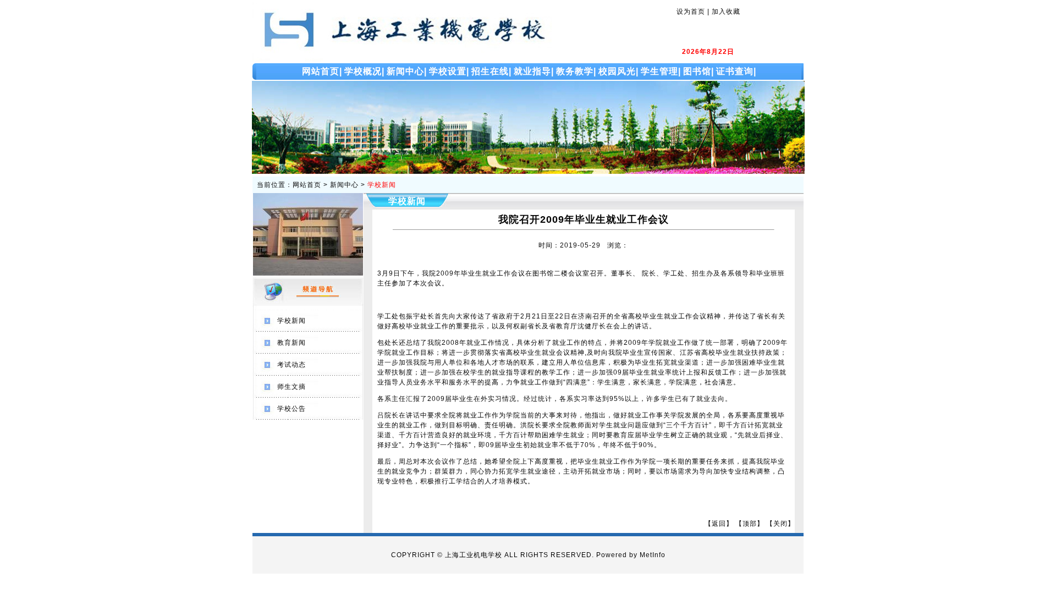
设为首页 (690, 11)
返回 (719, 523)
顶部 (750, 523)
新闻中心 (344, 185)
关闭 (780, 523)
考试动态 (291, 365)
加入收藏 (726, 11)
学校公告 (291, 409)
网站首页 (307, 185)
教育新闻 (291, 342)
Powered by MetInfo (631, 555)
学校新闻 (381, 185)
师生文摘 (291, 387)
